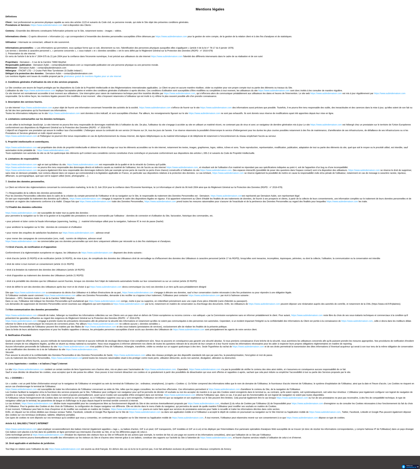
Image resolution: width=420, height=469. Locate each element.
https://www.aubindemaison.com (46, 25)
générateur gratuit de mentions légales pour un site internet (92, 76)
